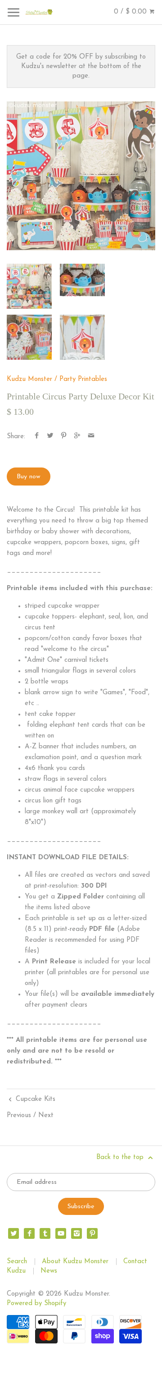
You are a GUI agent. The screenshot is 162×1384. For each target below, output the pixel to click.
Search (17, 1261)
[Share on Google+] (77, 436)
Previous (19, 1115)
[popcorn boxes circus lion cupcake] (29, 337)
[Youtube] (60, 1233)
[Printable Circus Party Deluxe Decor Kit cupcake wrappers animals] (82, 280)
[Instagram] (76, 1233)
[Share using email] (91, 436)
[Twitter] (13, 1233)
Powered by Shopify (36, 1303)
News (48, 1271)
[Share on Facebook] (36, 436)
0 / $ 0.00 (131, 12)
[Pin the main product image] (63, 436)
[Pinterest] (92, 1233)
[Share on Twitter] (50, 436)
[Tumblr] (45, 1233)
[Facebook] (29, 1233)
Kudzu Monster (29, 379)
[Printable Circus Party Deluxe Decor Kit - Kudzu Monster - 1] (81, 175)
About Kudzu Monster (75, 1261)
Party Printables (83, 379)
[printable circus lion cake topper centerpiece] (82, 337)
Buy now (28, 476)
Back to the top (121, 1157)
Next (46, 1115)
